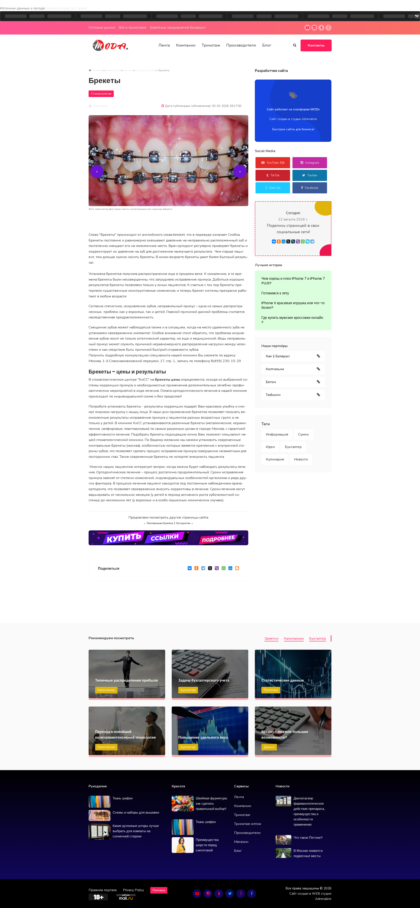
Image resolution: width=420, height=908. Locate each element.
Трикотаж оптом (247, 823)
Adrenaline (100, 106)
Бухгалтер (293, 446)
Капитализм (294, 638)
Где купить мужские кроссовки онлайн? (292, 320)
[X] (210, 569)
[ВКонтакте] (189, 569)
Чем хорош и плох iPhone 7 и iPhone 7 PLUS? (293, 281)
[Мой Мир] (230, 569)
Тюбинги (273, 394)
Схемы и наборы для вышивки (136, 812)
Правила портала (103, 890)
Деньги (269, 747)
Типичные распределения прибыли (126, 680)
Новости (301, 459)
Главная (97, 70)
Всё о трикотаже (132, 27)
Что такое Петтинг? (308, 837)
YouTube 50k (276, 163)
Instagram (312, 163)
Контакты (316, 45)
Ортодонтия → (184, 523)
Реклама (159, 890)
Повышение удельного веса (203, 737)
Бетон (271, 382)
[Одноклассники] (196, 569)
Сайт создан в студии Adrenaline (293, 119)
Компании (186, 45)
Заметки (271, 638)
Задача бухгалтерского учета (203, 680)
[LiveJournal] (293, 241)
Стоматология (145, 70)
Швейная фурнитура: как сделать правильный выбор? (211, 803)
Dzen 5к (274, 188)
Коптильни (275, 369)
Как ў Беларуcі (278, 356)
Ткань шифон (123, 798)
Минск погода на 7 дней (66, 8)
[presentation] (96, 171)
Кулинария (275, 459)
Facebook (311, 188)
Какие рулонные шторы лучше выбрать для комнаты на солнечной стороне (136, 831)
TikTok (275, 175)
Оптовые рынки (102, 27)
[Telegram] (203, 569)
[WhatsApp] (223, 569)
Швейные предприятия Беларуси (177, 27)
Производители (241, 45)
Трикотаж (211, 45)
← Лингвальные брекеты (158, 523)
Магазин (241, 841)
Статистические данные (282, 680)
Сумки (303, 434)
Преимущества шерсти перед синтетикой (207, 844)
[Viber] (217, 569)
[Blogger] (237, 569)
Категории (113, 70)
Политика (271, 690)
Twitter (312, 175)
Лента (164, 45)
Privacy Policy (133, 890)
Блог (266, 45)
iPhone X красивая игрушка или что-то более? (293, 305)
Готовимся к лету (275, 293)
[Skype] (308, 241)
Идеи (270, 446)
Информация (277, 434)
